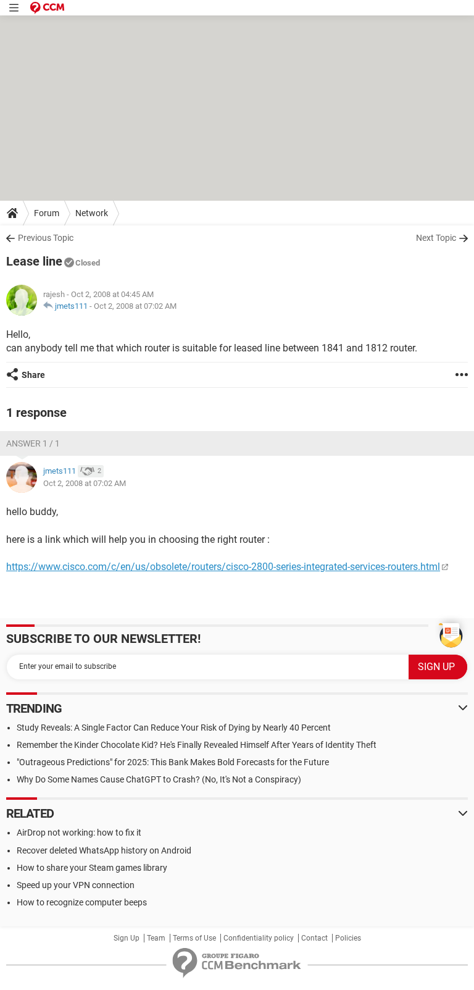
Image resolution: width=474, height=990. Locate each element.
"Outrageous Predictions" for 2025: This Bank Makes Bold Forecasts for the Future (173, 762)
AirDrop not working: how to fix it (79, 832)
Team (156, 938)
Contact (314, 938)
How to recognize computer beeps (82, 902)
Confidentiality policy (258, 938)
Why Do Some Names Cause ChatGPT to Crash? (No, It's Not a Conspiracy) (159, 779)
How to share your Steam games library (92, 868)
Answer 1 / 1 (33, 443)
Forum (46, 213)
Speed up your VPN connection (76, 885)
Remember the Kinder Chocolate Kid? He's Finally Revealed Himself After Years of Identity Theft (196, 745)
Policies (348, 938)
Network (91, 213)
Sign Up (126, 938)
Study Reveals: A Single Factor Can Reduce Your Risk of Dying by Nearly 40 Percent (174, 727)
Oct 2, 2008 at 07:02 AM (135, 306)
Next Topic (436, 238)
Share (33, 375)
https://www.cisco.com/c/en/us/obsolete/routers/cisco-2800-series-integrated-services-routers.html (223, 567)
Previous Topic (45, 238)
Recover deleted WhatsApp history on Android (104, 850)
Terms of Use (194, 938)
